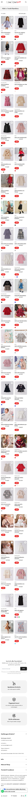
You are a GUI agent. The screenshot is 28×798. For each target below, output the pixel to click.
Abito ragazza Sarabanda (4, 611)
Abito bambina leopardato (5, 217)
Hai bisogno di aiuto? (8, 734)
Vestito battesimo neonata (19, 558)
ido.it (2, 785)
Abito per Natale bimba (21, 321)
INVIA (23, 668)
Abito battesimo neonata (5, 558)
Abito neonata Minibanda (18, 504)
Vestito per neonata (6, 530)
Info (2, 759)
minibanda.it (23, 784)
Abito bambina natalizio (5, 85)
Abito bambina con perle (6, 269)
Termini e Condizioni (7, 770)
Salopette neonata (6, 398)
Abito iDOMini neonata (21, 346)
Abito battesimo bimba (7, 424)
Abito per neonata (6, 372)
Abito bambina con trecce (19, 191)
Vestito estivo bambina (21, 637)
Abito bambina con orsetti (6, 164)
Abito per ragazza (5, 57)
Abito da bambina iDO (20, 243)
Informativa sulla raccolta (8, 791)
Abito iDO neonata (19, 372)
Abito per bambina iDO (21, 137)
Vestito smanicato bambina (19, 217)
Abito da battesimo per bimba (21, 425)
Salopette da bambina (20, 295)
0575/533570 (4, 750)
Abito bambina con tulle (21, 84)
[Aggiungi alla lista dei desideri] (12, 18)
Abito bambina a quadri (7, 111)
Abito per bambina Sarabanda (19, 269)
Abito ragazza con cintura (5, 637)
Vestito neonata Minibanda (5, 451)
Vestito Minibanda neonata (6, 478)
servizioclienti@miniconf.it (6, 745)
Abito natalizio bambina (5, 191)
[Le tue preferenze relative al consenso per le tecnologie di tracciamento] (25, 795)
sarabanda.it (16, 784)
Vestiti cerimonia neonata (19, 531)
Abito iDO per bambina (7, 243)
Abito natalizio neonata (21, 451)
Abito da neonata (5, 321)
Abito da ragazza (19, 610)
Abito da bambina (5, 32)
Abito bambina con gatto (19, 584)
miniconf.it (9, 784)
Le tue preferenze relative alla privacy (15, 789)
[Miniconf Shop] (14, 2)
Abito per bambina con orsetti (20, 58)
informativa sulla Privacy (15, 671)
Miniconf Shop (5, 764)
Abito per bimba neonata (19, 398)
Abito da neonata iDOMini (5, 346)
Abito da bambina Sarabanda (5, 138)
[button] (15, 23)
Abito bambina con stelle (19, 111)
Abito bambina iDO (20, 164)
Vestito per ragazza (20, 32)
